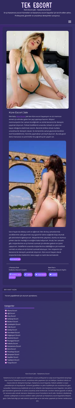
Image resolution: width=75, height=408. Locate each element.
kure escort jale (15, 259)
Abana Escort (12, 311)
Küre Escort (21, 116)
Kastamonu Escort (14, 346)
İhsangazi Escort (13, 341)
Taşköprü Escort (13, 360)
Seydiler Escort (12, 357)
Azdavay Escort (12, 319)
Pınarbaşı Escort (13, 352)
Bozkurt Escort (12, 321)
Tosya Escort (12, 363)
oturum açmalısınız (30, 296)
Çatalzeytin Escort (13, 324)
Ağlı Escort (11, 313)
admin (29, 275)
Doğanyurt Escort (13, 335)
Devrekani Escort (13, 332)
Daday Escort (12, 330)
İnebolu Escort (12, 343)
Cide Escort (11, 327)
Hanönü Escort (12, 338)
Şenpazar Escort (13, 354)
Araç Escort (11, 316)
